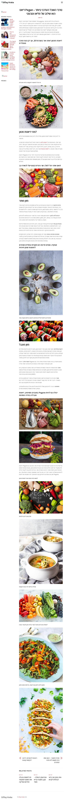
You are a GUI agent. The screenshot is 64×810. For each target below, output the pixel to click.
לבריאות (40, 17)
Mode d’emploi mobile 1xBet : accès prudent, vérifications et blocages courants (7, 24)
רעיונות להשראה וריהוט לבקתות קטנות (29, 759)
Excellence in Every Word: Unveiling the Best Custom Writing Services (8, 56)
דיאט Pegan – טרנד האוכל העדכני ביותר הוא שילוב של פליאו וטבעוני (41, 11)
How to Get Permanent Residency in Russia (13, 35)
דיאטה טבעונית (45, 149)
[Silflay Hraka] (7, 2)
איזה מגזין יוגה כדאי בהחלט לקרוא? (55, 778)
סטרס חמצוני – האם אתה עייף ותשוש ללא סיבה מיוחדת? (51, 760)
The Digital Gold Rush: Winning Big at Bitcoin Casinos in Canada (8, 45)
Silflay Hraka (21, 797)
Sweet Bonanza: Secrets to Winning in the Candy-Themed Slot (8, 67)
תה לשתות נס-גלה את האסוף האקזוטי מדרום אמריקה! (25, 779)
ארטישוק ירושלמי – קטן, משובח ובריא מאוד (40, 779)
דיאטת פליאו (44, 142)
